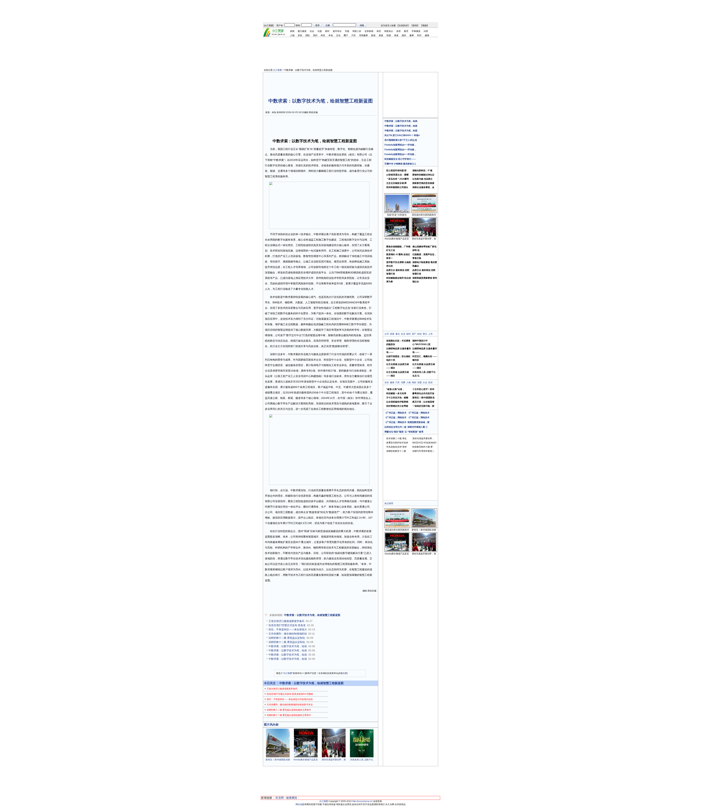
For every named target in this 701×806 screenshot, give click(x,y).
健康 (427, 35)
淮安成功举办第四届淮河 (424, 215)
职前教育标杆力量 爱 (422, 447)
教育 (406, 31)
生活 (403, 334)
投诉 (430, 382)
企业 (425, 382)
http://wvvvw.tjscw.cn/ (362, 801)
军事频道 (416, 31)
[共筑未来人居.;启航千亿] (362, 756)
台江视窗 (268, 25)
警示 (425, 334)
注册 (344, 673)
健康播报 (291, 797)
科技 (323, 35)
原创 (300, 35)
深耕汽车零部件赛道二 (423, 451)
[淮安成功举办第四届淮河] (424, 211)
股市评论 (337, 31)
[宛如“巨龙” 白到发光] (397, 211)
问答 (426, 31)
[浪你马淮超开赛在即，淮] (334, 756)
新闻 (415, 25)
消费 (403, 382)
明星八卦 (357, 31)
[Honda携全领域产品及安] (306, 756)
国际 (307, 35)
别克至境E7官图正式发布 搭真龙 (287, 625)
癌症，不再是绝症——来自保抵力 (288, 629)
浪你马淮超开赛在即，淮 (334, 759)
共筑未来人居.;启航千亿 (361, 759)
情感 (388, 35)
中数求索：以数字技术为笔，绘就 (288, 646)
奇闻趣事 (363, 35)
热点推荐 (388, 503)
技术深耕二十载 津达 (396, 438)
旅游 (373, 35)
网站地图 (300, 804)
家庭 (381, 35)
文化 (338, 35)
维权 (414, 382)
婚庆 (404, 35)
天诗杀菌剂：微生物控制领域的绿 (288, 633)
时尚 (419, 35)
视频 (424, 25)
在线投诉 (403, 25)
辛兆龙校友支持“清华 (396, 447)
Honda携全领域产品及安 (306, 759)
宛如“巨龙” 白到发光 (397, 215)
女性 (386, 382)
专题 (347, 31)
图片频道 (302, 31)
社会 (312, 31)
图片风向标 (271, 724)
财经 (327, 31)
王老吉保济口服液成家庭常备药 (286, 621)
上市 (430, 334)
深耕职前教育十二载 (396, 451)
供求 (398, 31)
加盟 (419, 382)
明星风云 (388, 31)
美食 (396, 35)
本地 (330, 35)
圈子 (346, 35)
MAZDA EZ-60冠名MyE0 (424, 442)
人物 (292, 35)
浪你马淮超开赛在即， (423, 438)
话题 (319, 31)
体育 (379, 31)
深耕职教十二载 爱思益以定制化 (287, 637)
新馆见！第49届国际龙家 (278, 759)
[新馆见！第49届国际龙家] (278, 756)
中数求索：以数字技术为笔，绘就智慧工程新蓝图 (312, 615)
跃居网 (279, 797)
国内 (315, 35)
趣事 (411, 35)
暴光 (397, 334)
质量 (392, 334)
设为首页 (385, 25)
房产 (414, 334)
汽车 (353, 35)
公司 (386, 334)
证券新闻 (369, 31)
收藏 (393, 25)
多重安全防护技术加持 (397, 442)
